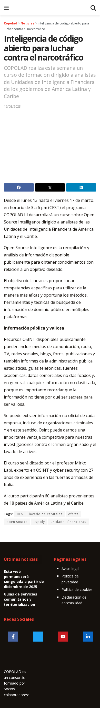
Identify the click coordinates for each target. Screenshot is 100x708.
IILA (20, 514)
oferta (73, 514)
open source (17, 522)
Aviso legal (70, 568)
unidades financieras (68, 522)
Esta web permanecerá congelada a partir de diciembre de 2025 (24, 579)
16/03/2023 (12, 106)
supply (39, 522)
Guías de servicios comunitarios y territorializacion (20, 599)
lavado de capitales (45, 514)
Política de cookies (77, 589)
